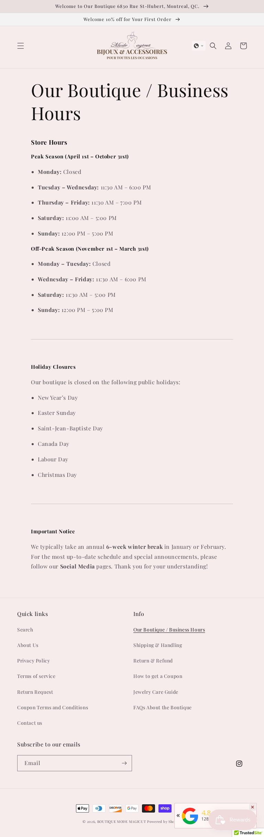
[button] (20, 45)
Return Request (35, 692)
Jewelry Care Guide (155, 692)
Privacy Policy (33, 660)
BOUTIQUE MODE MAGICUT (121, 821)
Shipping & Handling (157, 645)
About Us (27, 645)
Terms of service (36, 676)
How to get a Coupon (157, 676)
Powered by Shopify (164, 821)
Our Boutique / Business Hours (169, 629)
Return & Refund (153, 660)
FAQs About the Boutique (162, 707)
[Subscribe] (124, 763)
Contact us (29, 723)
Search (25, 629)
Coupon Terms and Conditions (52, 707)
